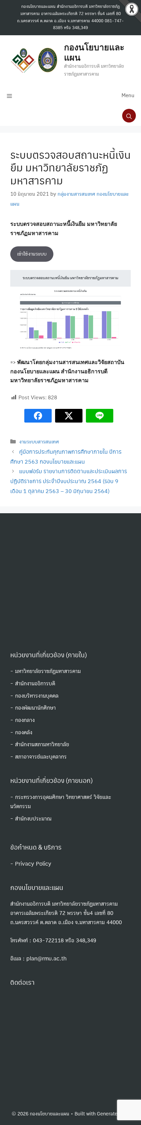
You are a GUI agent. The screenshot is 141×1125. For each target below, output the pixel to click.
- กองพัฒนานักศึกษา (33, 708)
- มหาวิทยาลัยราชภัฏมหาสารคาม (45, 671)
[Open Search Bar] (129, 115)
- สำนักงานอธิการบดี (32, 683)
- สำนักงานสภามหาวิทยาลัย (39, 744)
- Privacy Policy (30, 864)
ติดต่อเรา (22, 982)
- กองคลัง (21, 732)
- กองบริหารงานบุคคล (34, 696)
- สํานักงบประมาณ (31, 819)
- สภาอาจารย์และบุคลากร (38, 757)
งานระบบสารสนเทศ (39, 441)
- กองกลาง (22, 720)
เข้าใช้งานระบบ (32, 254)
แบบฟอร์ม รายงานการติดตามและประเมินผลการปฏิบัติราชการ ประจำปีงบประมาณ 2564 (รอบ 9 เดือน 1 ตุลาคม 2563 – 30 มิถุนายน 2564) (68, 481)
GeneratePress (113, 1113)
